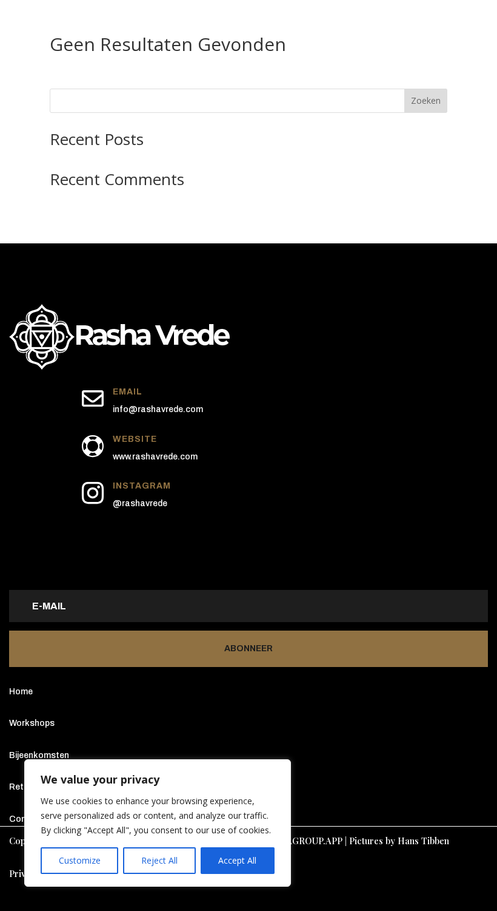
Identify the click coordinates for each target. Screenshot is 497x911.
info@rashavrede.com (158, 409)
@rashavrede (140, 503)
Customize (80, 860)
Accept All (237, 860)
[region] (157, 823)
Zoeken (426, 100)
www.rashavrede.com (155, 456)
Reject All (159, 860)
